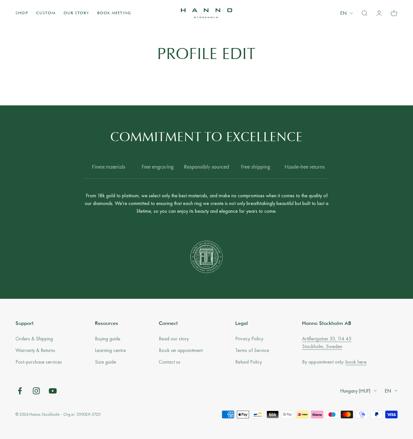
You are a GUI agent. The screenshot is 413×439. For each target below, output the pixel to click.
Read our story (174, 338)
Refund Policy (248, 361)
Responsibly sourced (206, 167)
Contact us (169, 361)
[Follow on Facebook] (19, 390)
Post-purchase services (38, 361)
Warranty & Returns (35, 350)
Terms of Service (252, 350)
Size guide (105, 361)
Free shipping (255, 167)
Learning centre (110, 350)
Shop (21, 13)
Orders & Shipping (34, 338)
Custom (45, 13)
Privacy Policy (249, 338)
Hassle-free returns (305, 167)
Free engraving (158, 167)
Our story (76, 13)
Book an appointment (181, 350)
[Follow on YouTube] (52, 390)
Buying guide (107, 338)
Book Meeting (114, 13)
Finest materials (108, 167)
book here (356, 361)
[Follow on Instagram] (36, 390)
